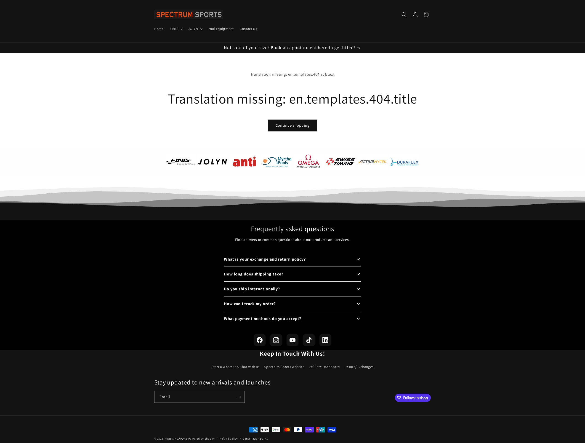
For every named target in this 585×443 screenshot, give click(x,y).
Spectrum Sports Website (284, 366)
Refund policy (229, 438)
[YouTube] (292, 340)
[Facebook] (260, 340)
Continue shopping (292, 125)
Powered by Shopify (201, 438)
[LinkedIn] (325, 340)
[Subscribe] (239, 397)
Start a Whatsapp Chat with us (235, 366)
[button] (176, 29)
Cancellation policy (255, 438)
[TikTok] (309, 340)
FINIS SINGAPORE (176, 438)
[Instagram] (276, 340)
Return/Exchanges (359, 366)
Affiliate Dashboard (324, 366)
